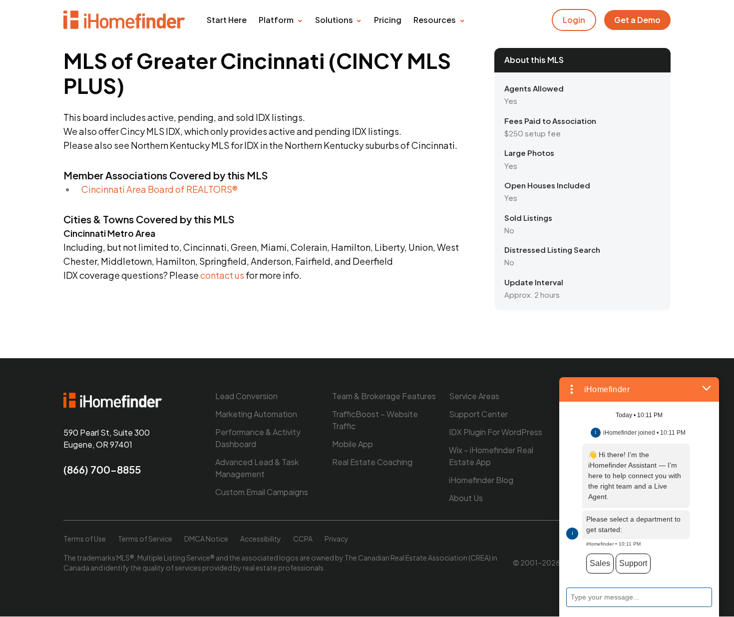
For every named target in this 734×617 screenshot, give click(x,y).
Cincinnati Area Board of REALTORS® (159, 189)
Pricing (387, 19)
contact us (222, 275)
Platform (276, 19)
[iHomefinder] (125, 19)
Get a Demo (637, 19)
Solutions (334, 19)
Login (574, 19)
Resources (434, 19)
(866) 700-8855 (102, 469)
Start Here (227, 19)
